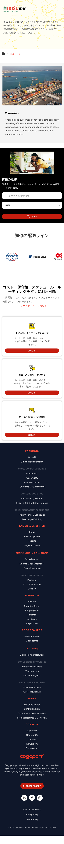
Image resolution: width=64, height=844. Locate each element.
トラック (33, 216)
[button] (6, 54)
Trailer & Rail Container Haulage (32, 503)
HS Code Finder (32, 704)
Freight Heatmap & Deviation (32, 718)
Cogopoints (32, 641)
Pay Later (32, 580)
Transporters (32, 671)
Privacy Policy (32, 814)
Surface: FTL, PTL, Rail (32, 498)
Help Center (32, 623)
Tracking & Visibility (32, 519)
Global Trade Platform (32, 462)
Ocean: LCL (32, 478)
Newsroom (32, 744)
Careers (32, 739)
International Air (32, 482)
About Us (32, 730)
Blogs (32, 532)
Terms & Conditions (32, 809)
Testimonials (32, 748)
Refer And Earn (32, 636)
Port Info (32, 601)
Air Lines (32, 615)
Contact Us (32, 735)
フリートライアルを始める (32, 305)
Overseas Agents (32, 692)
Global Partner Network (32, 655)
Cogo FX (32, 588)
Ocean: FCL (32, 473)
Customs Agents (32, 675)
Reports (32, 541)
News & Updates (32, 536)
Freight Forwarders (32, 666)
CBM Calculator (32, 709)
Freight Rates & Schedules (32, 515)
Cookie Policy (32, 819)
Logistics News (32, 545)
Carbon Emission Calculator (32, 713)
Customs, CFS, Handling (32, 486)
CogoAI (32, 457)
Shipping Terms (32, 606)
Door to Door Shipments (32, 564)
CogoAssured (32, 559)
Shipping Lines (32, 610)
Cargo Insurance (32, 568)
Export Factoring (32, 584)
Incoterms (32, 619)
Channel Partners (32, 687)
